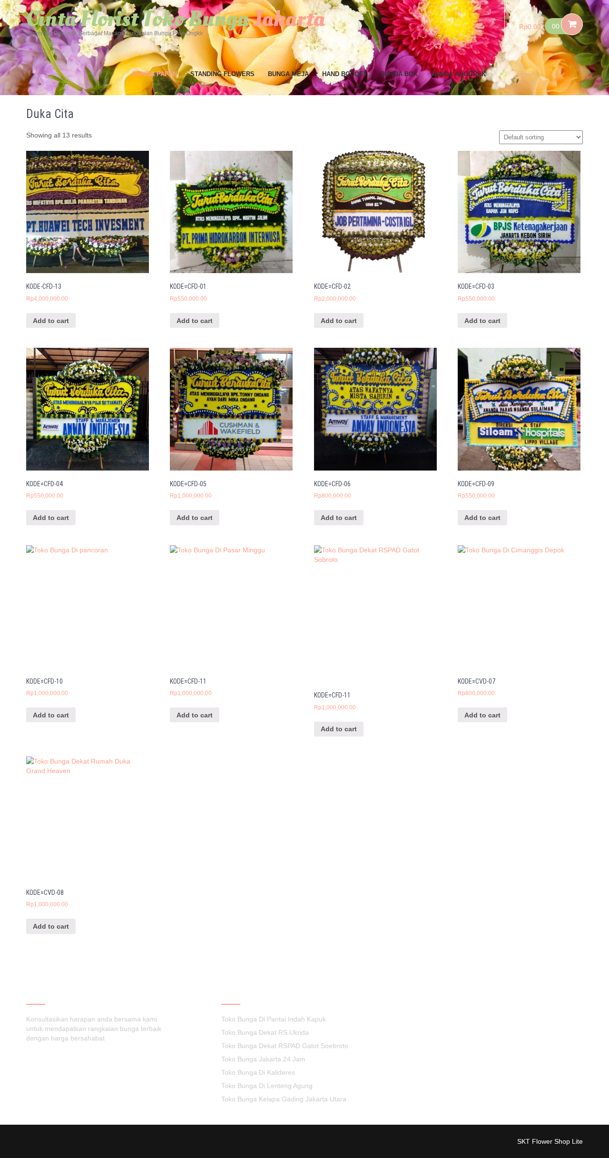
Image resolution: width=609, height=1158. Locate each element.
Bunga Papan (155, 74)
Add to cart (51, 320)
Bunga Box (399, 74)
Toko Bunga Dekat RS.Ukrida (265, 1032)
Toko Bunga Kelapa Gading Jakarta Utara (283, 1099)
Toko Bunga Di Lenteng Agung (267, 1085)
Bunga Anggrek (458, 74)
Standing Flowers (222, 74)
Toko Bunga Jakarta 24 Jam (263, 1059)
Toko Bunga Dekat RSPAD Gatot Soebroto (284, 1046)
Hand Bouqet (344, 74)
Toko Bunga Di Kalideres (258, 1072)
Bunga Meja (288, 74)
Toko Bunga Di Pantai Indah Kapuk (273, 1019)
